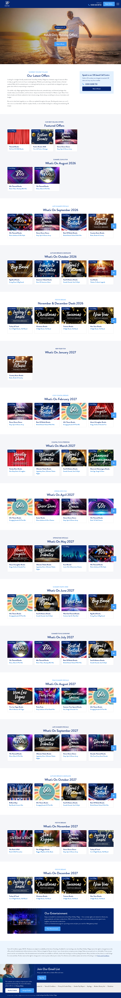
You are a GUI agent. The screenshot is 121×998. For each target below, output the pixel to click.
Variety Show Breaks (15, 469)
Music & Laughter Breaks (98, 422)
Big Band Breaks (14, 280)
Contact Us (39, 986)
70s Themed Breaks (42, 186)
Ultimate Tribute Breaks (43, 469)
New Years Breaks (96, 326)
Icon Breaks (94, 280)
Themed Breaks (14, 146)
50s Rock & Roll (14, 849)
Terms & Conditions (50, 986)
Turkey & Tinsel (14, 326)
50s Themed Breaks (96, 518)
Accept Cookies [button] (27, 990)
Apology (89, 986)
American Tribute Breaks (44, 280)
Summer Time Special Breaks (72, 707)
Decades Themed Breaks (98, 754)
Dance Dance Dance (63, 146)
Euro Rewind (67, 564)
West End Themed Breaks (71, 613)
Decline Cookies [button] (12, 990)
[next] (113, 226)
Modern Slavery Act (99, 986)
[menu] (117, 4)
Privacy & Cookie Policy (64, 986)
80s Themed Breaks (15, 186)
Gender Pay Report (79, 986)
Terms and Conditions (103, 956)
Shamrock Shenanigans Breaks (100, 469)
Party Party (39, 707)
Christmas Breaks (41, 326)
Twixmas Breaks (68, 326)
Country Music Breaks (97, 233)
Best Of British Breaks (70, 233)
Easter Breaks (40, 518)
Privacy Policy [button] (19, 986)
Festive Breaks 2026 (39, 146)
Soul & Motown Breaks (70, 280)
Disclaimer (110, 986)
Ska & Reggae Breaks (43, 849)
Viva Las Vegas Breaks (16, 707)
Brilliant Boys (13, 803)
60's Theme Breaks (69, 422)
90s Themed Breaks (15, 233)
